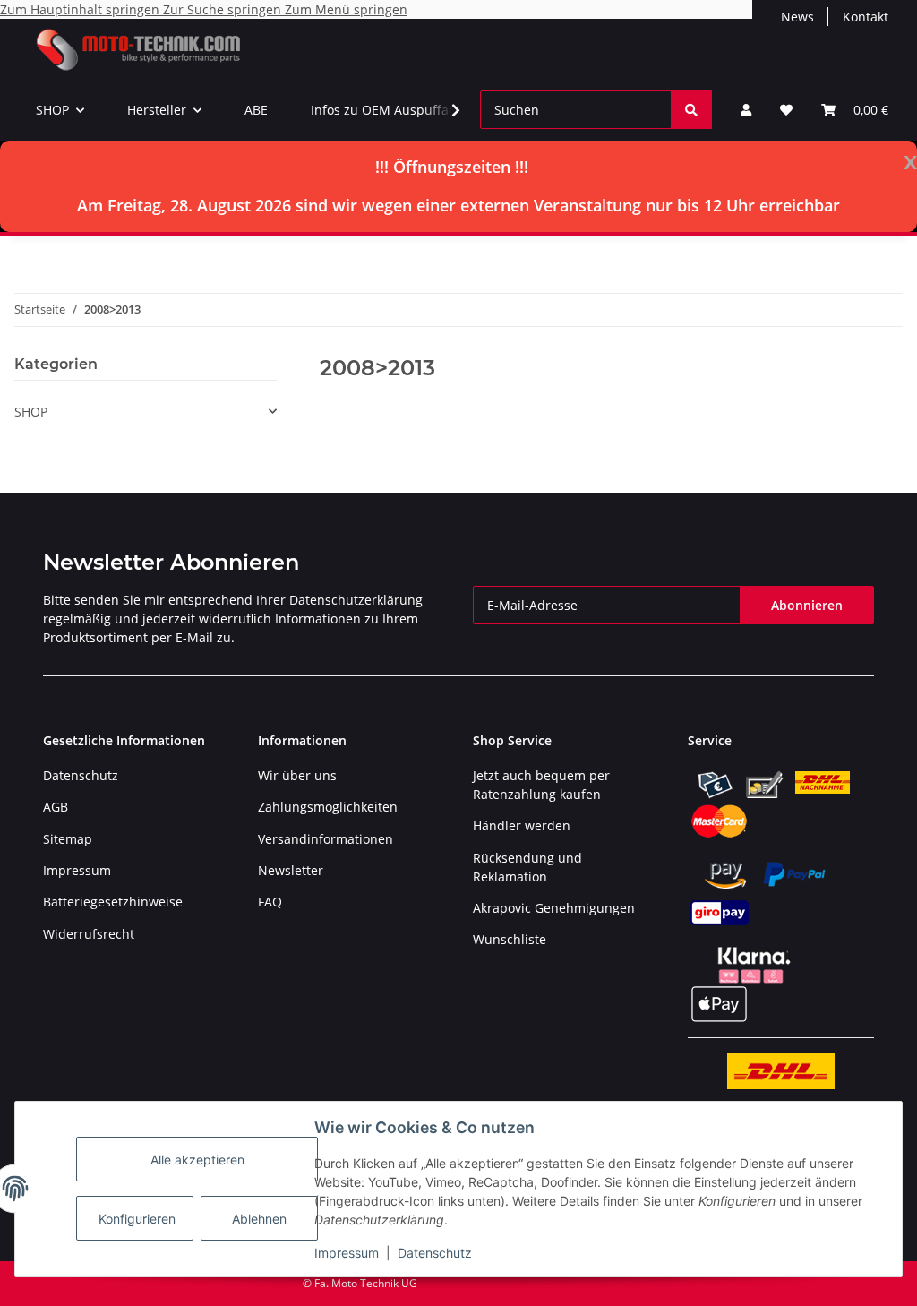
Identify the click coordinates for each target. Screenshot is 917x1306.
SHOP (30, 411)
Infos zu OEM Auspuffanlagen (400, 109)
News (797, 16)
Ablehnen (259, 1218)
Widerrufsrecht (88, 933)
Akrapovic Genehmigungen (554, 907)
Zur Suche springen (224, 9)
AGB (55, 806)
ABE (256, 109)
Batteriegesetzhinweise (113, 901)
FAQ (270, 901)
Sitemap (67, 838)
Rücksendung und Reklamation (527, 867)
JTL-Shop (823, 1283)
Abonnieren (807, 605)
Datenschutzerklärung (356, 599)
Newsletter (290, 870)
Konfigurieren (137, 1218)
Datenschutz (435, 1252)
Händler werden (521, 825)
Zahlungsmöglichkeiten (328, 806)
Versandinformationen (325, 838)
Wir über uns (297, 775)
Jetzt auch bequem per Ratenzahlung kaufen (541, 785)
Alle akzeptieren (197, 1159)
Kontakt (865, 16)
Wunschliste (509, 939)
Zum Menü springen (346, 9)
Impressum (346, 1252)
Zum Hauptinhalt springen (81, 9)
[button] (746, 110)
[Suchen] (691, 109)
